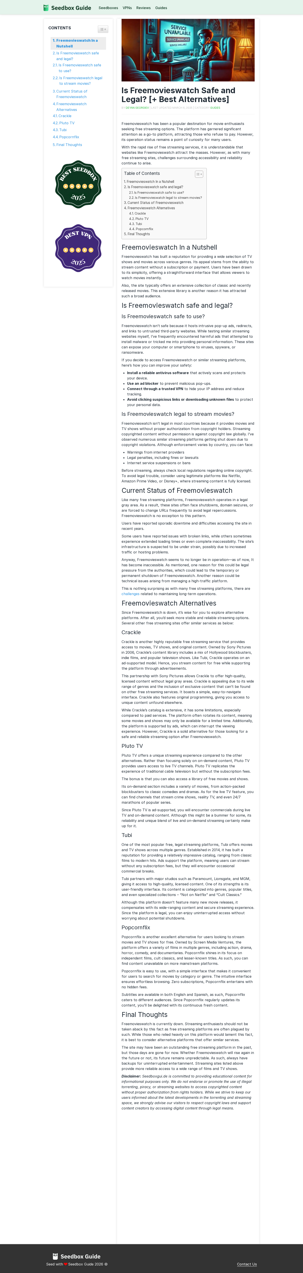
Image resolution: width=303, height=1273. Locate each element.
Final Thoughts (139, 234)
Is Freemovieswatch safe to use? (159, 192)
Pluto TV (142, 219)
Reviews (143, 8)
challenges (131, 594)
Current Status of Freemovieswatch (155, 203)
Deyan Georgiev (137, 107)
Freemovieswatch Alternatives (151, 208)
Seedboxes (108, 8)
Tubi (139, 224)
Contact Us (247, 1264)
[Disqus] (188, 1178)
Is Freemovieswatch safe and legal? (155, 187)
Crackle (140, 213)
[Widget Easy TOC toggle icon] (103, 29)
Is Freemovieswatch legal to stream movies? (168, 197)
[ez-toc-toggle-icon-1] (197, 174)
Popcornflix (144, 229)
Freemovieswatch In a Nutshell (150, 182)
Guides (161, 8)
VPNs (127, 8)
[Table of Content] (199, 174)
